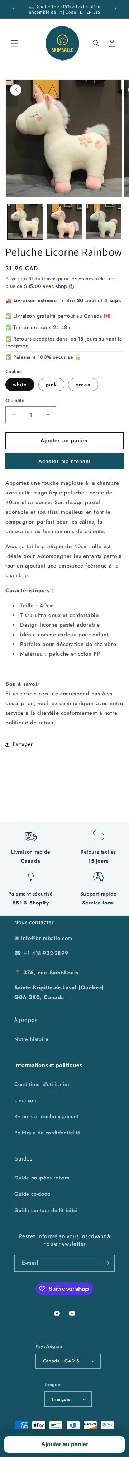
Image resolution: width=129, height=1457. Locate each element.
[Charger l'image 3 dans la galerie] (103, 222)
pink (51, 384)
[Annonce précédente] (13, 9)
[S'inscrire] (106, 1263)
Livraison (25, 1100)
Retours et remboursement (46, 1116)
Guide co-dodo (32, 1193)
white (20, 384)
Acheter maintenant (64, 461)
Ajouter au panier (64, 1444)
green (83, 384)
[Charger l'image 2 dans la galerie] (64, 222)
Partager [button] (23, 744)
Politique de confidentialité (47, 1132)
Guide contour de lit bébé (46, 1210)
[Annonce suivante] (116, 9)
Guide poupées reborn (42, 1177)
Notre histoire (31, 1039)
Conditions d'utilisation (42, 1084)
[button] (14, 43)
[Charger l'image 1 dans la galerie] (25, 222)
